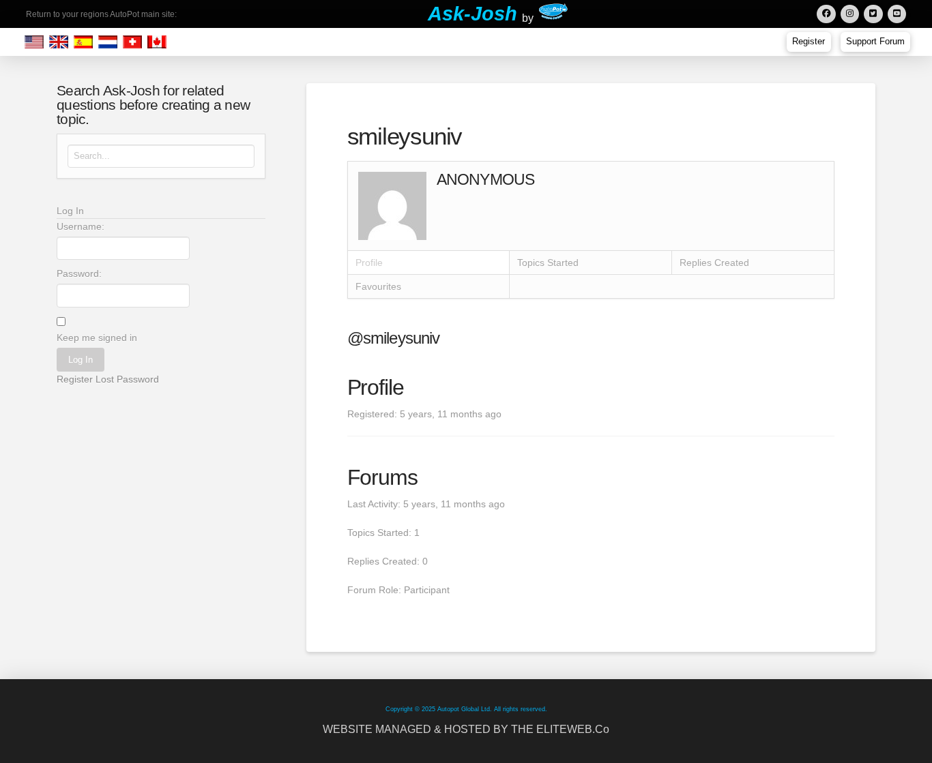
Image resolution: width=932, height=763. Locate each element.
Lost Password (127, 379)
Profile (369, 262)
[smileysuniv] (392, 205)
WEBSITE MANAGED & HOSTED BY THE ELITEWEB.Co (466, 729)
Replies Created (714, 262)
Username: (80, 226)
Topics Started (548, 262)
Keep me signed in (97, 337)
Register (75, 379)
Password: (79, 273)
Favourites (378, 286)
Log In (80, 360)
